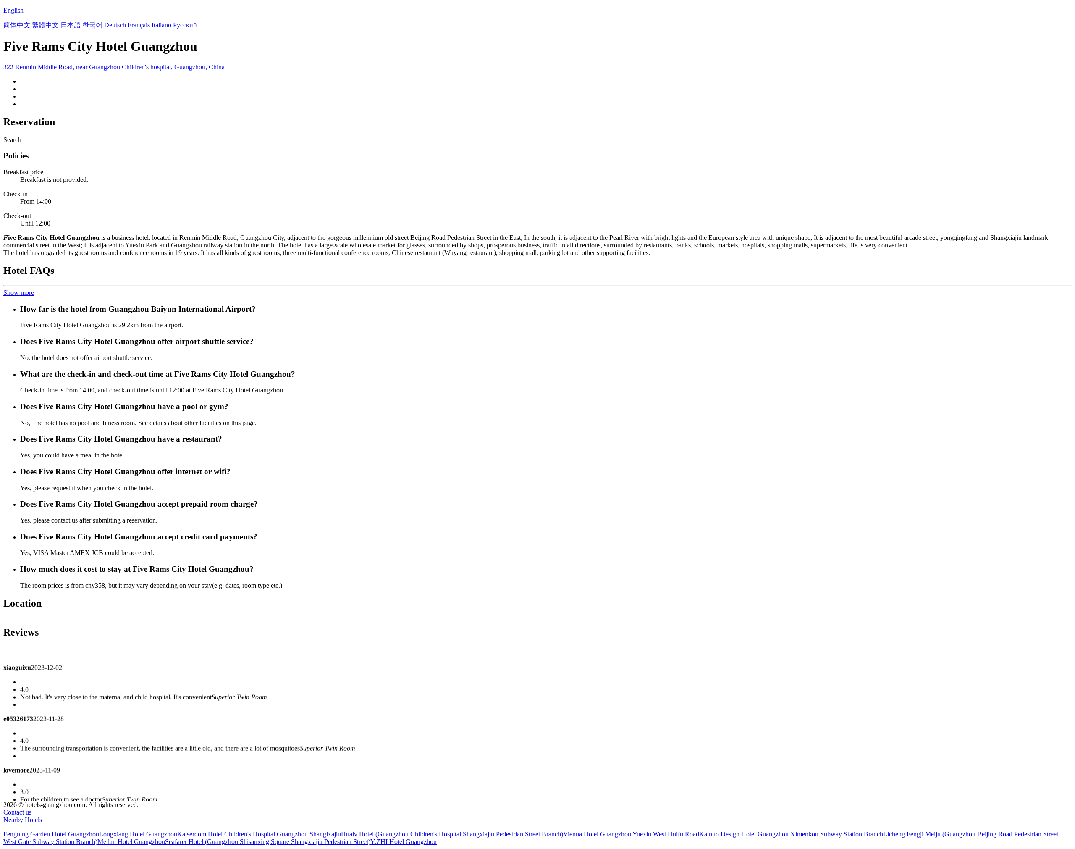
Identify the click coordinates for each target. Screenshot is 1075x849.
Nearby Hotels (22, 819)
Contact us (17, 812)
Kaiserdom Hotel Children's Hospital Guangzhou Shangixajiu (259, 834)
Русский (185, 25)
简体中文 (16, 25)
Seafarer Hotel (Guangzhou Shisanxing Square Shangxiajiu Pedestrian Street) (267, 841)
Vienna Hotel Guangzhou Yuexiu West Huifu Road (631, 834)
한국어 (92, 25)
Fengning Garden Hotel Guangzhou (51, 834)
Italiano (161, 25)
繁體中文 (45, 25)
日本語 (70, 25)
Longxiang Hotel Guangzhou (138, 834)
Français (139, 25)
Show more (18, 292)
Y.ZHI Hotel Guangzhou (403, 841)
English (13, 10)
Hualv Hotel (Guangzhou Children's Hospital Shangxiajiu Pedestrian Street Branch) (452, 834)
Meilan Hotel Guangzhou (131, 841)
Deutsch (115, 25)
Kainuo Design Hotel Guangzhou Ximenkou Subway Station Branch (791, 834)
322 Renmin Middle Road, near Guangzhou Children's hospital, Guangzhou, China (114, 67)
